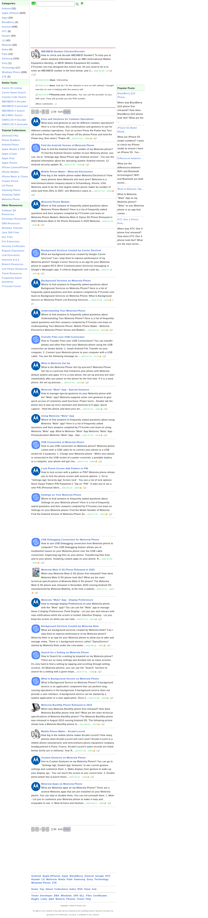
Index (72, 889)
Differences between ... (130, 158)
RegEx (35, 899)
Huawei (6, 36)
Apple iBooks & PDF (13, 149)
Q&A (51, 899)
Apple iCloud (9, 154)
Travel (80, 899)
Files (89, 895)
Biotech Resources (12, 264)
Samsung (7, 58)
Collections (61, 889)
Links (44, 899)
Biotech (60, 899)
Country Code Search (14, 97)
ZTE (4, 77)
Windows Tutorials (12, 228)
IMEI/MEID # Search (13, 111)
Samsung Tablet (11, 194)
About (49, 889)
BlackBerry (8, 22)
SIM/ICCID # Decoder (14, 120)
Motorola (7, 45)
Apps (5, 18)
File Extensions (11, 241)
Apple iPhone (9, 163)
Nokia (5, 49)
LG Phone (7, 185)
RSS (80, 889)
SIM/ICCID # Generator (15, 124)
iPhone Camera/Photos (15, 167)
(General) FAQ (10, 135)
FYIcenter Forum (11, 286)
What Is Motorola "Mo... (130, 189)
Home (34, 889)
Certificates (100, 895)
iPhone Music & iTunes (15, 176)
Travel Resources (12, 273)
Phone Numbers (11, 140)
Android (6, 8)
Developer (46, 895)
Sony (5, 63)
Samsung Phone (11, 190)
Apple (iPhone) (10, 13)
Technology (8, 68)
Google (99, 876)
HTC (4, 31)
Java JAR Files (10, 232)
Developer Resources (14, 219)
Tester (35, 895)
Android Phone (10, 144)
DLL (82, 895)
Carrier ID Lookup (12, 88)
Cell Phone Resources (14, 269)
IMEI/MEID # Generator (15, 106)
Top (42, 889)
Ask (94, 889)
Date (67, 112)
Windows (66, 895)
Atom (87, 889)
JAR (75, 895)
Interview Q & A (10, 260)
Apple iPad (8, 158)
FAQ (88, 899)
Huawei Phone (10, 181)
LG (3, 40)
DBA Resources (11, 223)
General (6, 27)
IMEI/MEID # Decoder (14, 101)
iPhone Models (10, 172)
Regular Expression (13, 251)
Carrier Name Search (14, 92)
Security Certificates (13, 246)
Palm (5, 54)
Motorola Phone (11, 199)
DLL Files (7, 237)
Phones (71, 899)
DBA (56, 895)
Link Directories (11, 255)
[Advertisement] (15, 331)
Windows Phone (11, 72)
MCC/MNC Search (12, 115)
